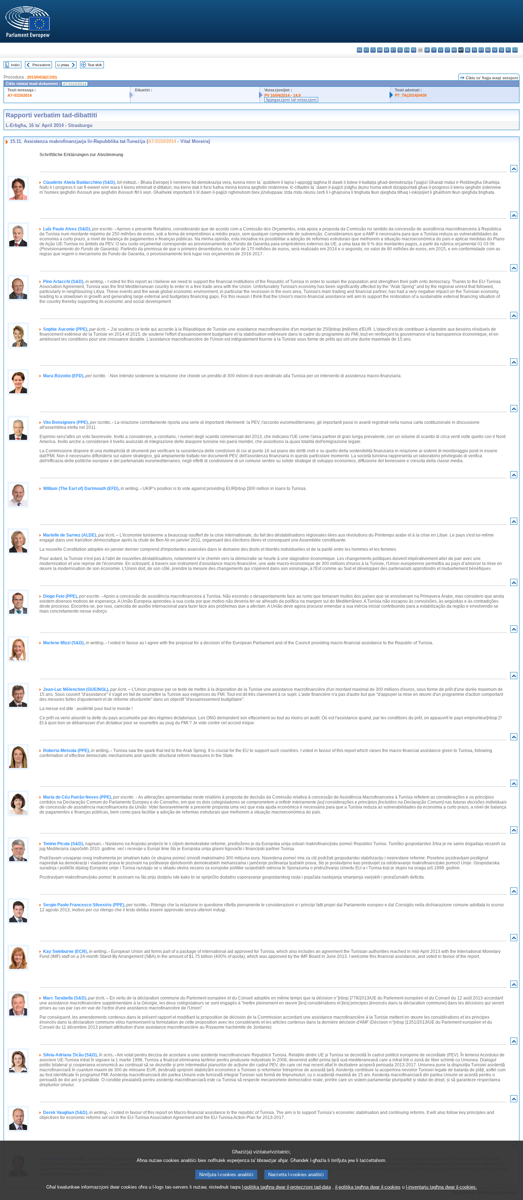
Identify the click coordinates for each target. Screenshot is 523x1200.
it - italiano (434, 50)
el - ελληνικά (400, 50)
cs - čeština (373, 50)
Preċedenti (41, 65)
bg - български (359, 50)
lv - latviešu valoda (440, 50)
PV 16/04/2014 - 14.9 (282, 95)
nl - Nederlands (467, 50)
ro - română (488, 50)
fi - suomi (508, 50)
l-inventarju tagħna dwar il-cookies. (441, 1187)
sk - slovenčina (494, 50)
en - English (407, 50)
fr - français (413, 50)
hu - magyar (454, 50)
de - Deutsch (386, 50)
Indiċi (15, 65)
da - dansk (379, 50)
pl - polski (474, 50)
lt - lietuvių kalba (447, 50)
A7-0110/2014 (19, 95)
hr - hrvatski (427, 50)
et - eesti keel (393, 50)
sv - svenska (515, 50)
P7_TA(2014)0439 (411, 95)
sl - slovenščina (501, 50)
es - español (366, 50)
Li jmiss (63, 65)
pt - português (481, 50)
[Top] (514, 170)
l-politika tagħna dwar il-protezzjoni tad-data (286, 1187)
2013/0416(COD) (42, 77)
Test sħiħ (95, 65)
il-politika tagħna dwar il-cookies (368, 1187)
